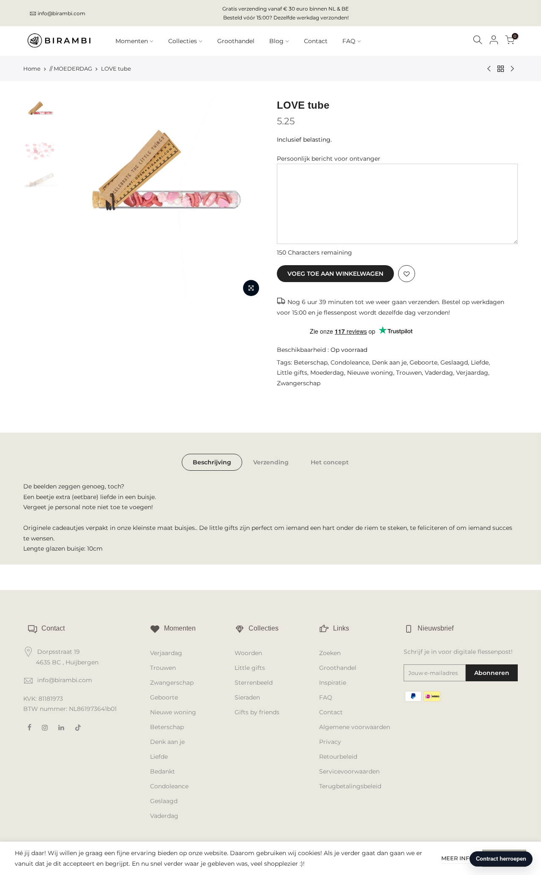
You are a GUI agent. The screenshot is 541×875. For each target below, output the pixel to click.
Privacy (330, 742)
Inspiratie (332, 682)
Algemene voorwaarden (354, 727)
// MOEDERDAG (70, 68)
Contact (316, 41)
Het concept (330, 462)
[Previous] (76, 200)
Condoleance (350, 362)
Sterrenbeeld (254, 682)
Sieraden (247, 697)
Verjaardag (472, 372)
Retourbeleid (338, 756)
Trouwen (409, 372)
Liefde (480, 362)
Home (32, 68)
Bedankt (162, 771)
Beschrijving (212, 462)
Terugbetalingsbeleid (350, 786)
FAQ (348, 41)
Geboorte (423, 362)
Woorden (248, 653)
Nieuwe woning (370, 372)
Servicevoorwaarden (349, 771)
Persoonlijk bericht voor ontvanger (328, 158)
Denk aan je (389, 362)
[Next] (249, 200)
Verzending (271, 462)
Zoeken (330, 653)
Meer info (457, 858)
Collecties (182, 41)
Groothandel (235, 41)
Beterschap (311, 362)
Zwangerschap (298, 383)
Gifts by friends (257, 712)
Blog (276, 41)
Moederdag (327, 372)
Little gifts (292, 372)
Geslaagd (454, 362)
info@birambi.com (61, 13)
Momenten (131, 41)
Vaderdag (439, 372)
